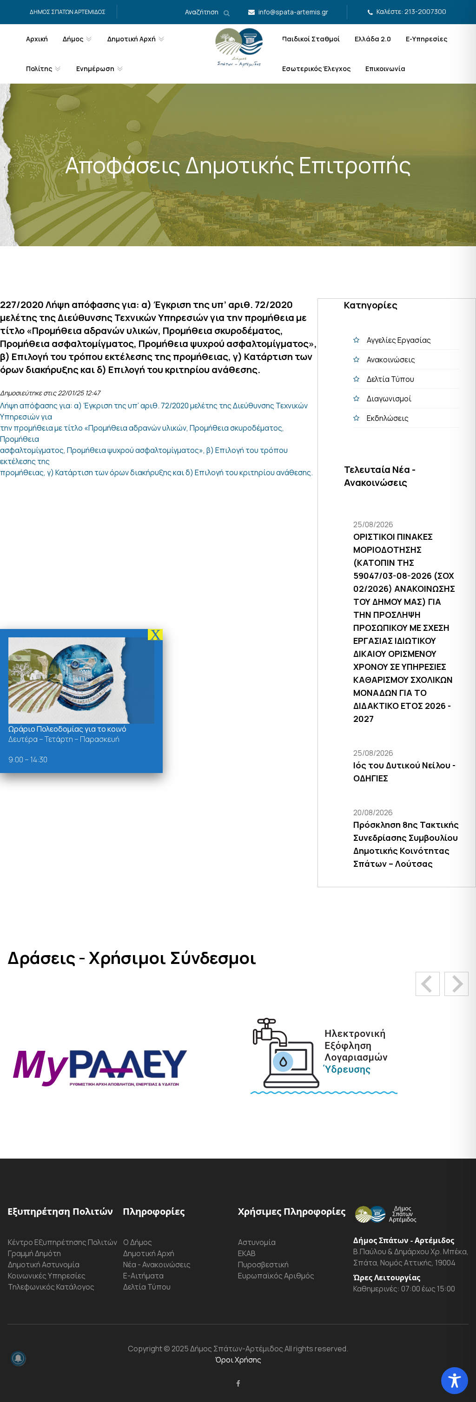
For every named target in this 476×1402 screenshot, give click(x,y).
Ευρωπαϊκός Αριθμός (276, 1276)
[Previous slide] (428, 984)
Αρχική (37, 38)
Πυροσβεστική (263, 1264)
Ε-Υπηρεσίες (426, 38)
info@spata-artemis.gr (293, 11)
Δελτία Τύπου (390, 379)
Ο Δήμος (137, 1242)
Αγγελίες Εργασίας (399, 340)
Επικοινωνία (385, 68)
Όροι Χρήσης (238, 1360)
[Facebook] (238, 1383)
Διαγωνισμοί (389, 398)
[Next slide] (456, 984)
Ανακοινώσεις (391, 359)
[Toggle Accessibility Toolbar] (454, 1380)
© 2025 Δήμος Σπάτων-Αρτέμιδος (222, 1348)
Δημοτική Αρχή (148, 1253)
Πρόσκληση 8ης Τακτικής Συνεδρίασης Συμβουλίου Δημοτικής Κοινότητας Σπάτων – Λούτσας (406, 844)
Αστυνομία (257, 1242)
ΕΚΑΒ (247, 1253)
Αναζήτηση (202, 11)
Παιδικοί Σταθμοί (311, 38)
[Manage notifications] (18, 1358)
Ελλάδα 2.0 (373, 38)
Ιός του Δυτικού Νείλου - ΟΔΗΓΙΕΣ (404, 772)
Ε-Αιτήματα (143, 1276)
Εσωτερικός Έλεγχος (316, 68)
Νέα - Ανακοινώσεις (157, 1264)
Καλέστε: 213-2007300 (411, 11)
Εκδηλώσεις (388, 418)
